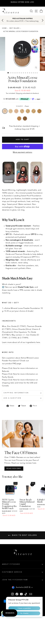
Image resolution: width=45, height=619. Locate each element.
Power (4, 111)
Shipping (19, 93)
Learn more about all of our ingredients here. (21, 342)
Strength (25, 118)
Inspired (19, 118)
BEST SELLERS (14, 28)
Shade (22, 106)
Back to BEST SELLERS (24, 535)
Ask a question (12, 398)
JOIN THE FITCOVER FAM (15, 580)
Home (4, 28)
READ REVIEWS (14, 468)
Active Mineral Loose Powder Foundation (20, 31)
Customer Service (12, 572)
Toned (33, 111)
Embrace (22, 111)
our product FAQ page (11, 364)
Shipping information (16, 393)
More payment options (22, 152)
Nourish (39, 111)
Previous (2, 20)
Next (42, 20)
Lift (10, 111)
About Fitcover (11, 564)
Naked (16, 111)
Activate (27, 111)
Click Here (12, 368)
